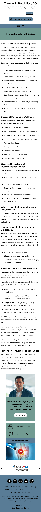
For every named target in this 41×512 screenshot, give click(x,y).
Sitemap (33, 487)
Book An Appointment (22, 19)
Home (7, 487)
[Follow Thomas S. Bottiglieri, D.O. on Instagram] (20, 481)
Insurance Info (22, 434)
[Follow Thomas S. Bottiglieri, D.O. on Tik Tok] (31, 481)
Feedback (9, 489)
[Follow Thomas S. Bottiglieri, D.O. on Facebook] (9, 481)
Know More (20, 415)
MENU (18, 26)
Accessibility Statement (20, 492)
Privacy (25, 487)
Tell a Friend (20, 489)
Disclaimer (15, 487)
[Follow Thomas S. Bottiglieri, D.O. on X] (14, 481)
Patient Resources (23, 427)
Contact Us (31, 489)
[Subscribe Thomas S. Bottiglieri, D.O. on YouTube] (26, 481)
